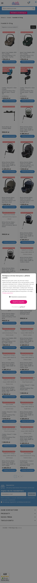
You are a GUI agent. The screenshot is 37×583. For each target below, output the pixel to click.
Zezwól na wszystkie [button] (18, 302)
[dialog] (18, 291)
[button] (18, 297)
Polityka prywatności (7, 293)
